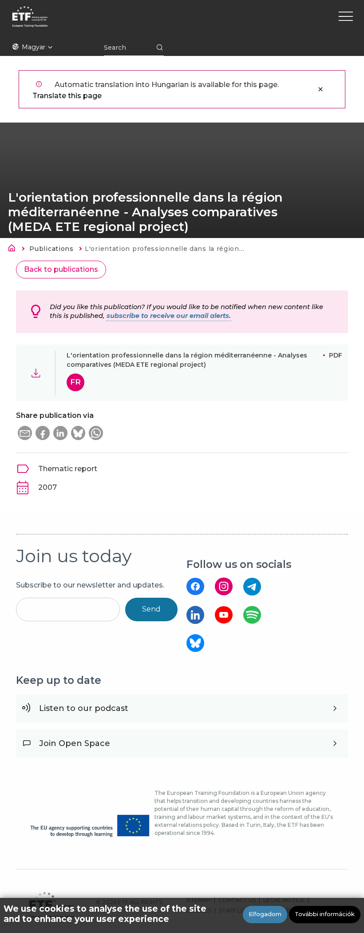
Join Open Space (74, 743)
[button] (25, 433)
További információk (325, 914)
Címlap (14, 249)
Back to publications (61, 269)
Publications (51, 249)
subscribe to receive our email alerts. (169, 316)
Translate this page (67, 95)
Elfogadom (265, 914)
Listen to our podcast (83, 708)
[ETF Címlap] (105, 22)
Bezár (320, 89)
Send (151, 609)
